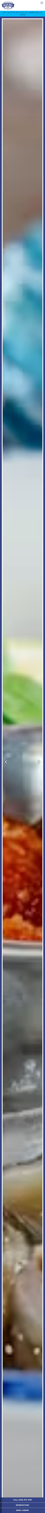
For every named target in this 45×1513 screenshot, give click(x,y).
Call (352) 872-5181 (22, 1500)
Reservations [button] (22, 1505)
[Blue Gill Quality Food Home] (11, 5)
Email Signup (22, 1510)
